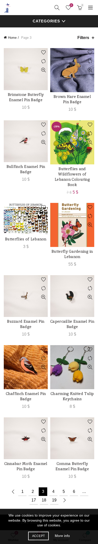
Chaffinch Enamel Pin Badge (26, 396)
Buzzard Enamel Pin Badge (25, 324)
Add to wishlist (43, 52)
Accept (38, 536)
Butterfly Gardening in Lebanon (72, 254)
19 (54, 500)
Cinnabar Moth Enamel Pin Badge (25, 466)
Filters (83, 37)
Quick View (43, 70)
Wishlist (71, 5)
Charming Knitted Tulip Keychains (72, 396)
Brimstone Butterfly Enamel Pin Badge (26, 97)
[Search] (57, 7)
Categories (46, 21)
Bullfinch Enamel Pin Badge (26, 169)
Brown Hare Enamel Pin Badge (72, 99)
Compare (43, 61)
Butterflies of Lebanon (25, 239)
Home (12, 38)
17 (33, 500)
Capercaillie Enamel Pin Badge (72, 324)
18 (44, 500)
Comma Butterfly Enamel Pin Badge (72, 466)
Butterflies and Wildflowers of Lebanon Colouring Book (72, 176)
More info (62, 536)
